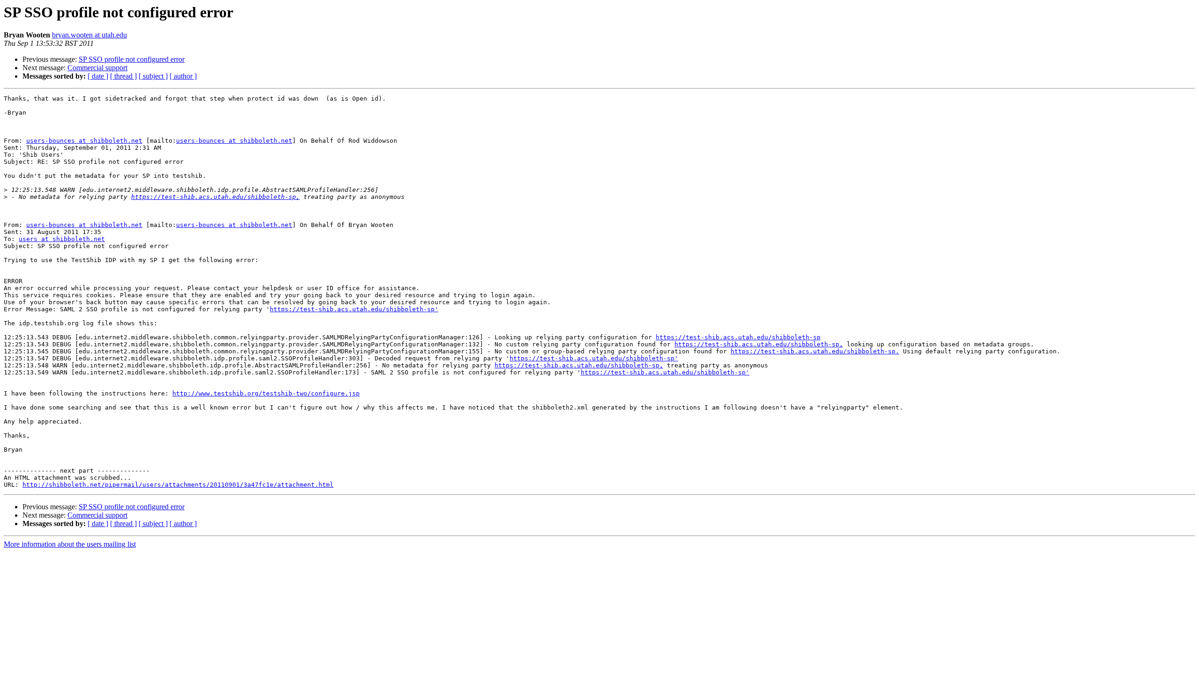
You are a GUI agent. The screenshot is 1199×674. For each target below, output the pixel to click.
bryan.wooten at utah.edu (89, 35)
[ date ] (98, 76)
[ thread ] (123, 76)
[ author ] (183, 76)
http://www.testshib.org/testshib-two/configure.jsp (266, 393)
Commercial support (97, 68)
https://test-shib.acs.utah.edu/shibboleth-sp (738, 337)
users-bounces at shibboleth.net (84, 140)
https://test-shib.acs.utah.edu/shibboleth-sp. (815, 351)
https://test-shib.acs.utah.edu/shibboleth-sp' (354, 309)
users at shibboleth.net (62, 238)
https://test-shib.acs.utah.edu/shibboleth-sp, (215, 196)
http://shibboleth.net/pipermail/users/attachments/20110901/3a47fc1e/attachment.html (177, 484)
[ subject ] (153, 76)
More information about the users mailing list (70, 544)
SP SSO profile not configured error (132, 59)
